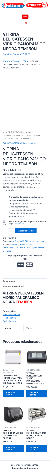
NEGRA (24, 61)
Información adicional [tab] (13, 286)
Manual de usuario (11, 314)
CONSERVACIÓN (16, 132)
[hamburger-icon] (25, 17)
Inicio (5, 132)
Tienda (15, 61)
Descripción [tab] (9, 281)
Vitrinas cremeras (28, 143)
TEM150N (23, 244)
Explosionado (9, 321)
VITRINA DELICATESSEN (26, 248)
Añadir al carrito (26, 231)
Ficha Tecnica (9, 318)
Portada (6, 61)
